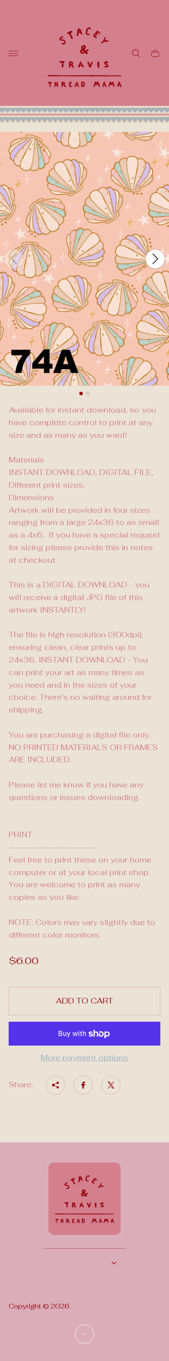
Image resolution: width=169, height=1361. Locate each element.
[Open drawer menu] (13, 53)
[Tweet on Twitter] (110, 1085)
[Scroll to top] (84, 1334)
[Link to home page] (85, 1204)
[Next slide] (155, 259)
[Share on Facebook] (83, 1085)
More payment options (84, 1058)
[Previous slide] (13, 259)
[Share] (55, 1085)
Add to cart (84, 1001)
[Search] (136, 53)
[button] (81, 393)
